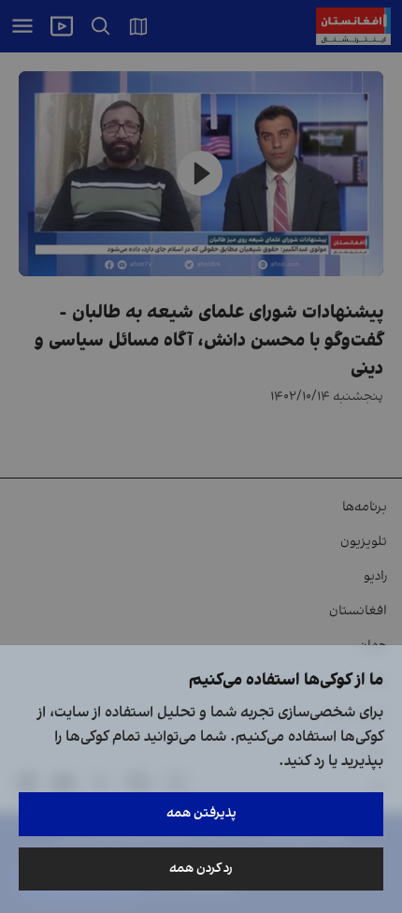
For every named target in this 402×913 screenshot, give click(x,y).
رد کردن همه (201, 868)
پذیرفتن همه (201, 813)
